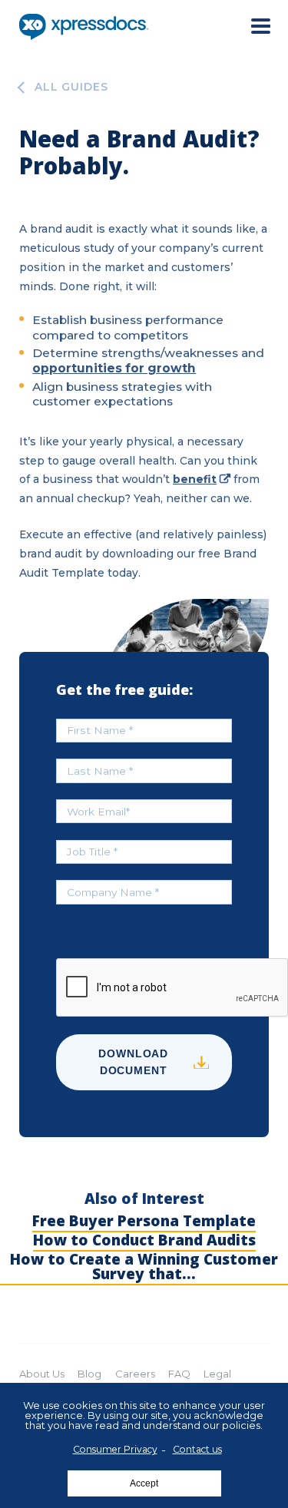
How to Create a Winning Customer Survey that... (144, 1266)
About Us (42, 1373)
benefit (195, 479)
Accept (144, 1483)
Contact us (197, 1449)
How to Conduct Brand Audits (144, 1240)
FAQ (179, 1373)
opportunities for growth (114, 368)
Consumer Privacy (115, 1449)
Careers (135, 1373)
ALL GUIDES (71, 87)
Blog (89, 1373)
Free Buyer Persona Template (144, 1221)
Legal (217, 1373)
